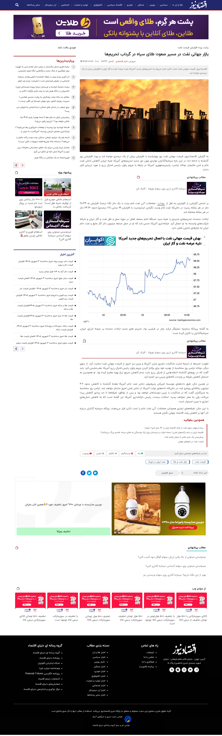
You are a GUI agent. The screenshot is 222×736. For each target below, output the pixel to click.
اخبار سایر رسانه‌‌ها (96, 695)
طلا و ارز (178, 5)
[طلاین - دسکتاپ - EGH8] (111, 27)
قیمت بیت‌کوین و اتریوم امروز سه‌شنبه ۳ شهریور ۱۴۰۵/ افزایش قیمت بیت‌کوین (44, 297)
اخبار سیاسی (99, 657)
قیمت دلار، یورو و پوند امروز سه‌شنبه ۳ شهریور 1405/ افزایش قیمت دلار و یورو (45, 263)
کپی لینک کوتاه (200, 472)
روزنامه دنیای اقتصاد (49, 658)
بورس (152, 5)
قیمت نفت (200, 462)
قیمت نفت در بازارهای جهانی (190, 441)
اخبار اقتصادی (122, 61)
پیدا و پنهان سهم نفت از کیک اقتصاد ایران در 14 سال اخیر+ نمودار (174, 428)
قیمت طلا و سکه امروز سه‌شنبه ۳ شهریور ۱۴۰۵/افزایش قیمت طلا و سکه (45, 307)
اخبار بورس (99, 661)
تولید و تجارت (81, 5)
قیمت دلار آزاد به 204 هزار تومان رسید (56, 271)
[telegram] (178, 670)
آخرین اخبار (67, 254)
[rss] (172, 670)
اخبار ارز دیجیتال (97, 690)
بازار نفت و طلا (180, 462)
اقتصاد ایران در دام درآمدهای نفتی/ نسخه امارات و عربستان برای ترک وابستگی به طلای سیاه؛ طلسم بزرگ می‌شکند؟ (151, 432)
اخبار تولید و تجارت (95, 680)
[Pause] (115, 533)
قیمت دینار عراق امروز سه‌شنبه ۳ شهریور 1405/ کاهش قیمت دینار (45, 280)
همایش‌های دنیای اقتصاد (47, 684)
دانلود (86, 321)
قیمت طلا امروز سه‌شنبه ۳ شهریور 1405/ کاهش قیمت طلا (46, 336)
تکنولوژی (98, 5)
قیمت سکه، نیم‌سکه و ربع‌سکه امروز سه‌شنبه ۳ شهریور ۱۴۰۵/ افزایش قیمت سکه (45, 328)
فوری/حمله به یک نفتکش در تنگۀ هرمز (51, 157)
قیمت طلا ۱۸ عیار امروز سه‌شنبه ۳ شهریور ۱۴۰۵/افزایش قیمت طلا (45, 317)
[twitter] (190, 670)
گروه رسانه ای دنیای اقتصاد (46, 652)
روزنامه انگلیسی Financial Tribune (42, 673)
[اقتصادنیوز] (184, 649)
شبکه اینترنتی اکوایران (49, 663)
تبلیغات (150, 652)
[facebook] (196, 670)
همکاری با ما (148, 661)
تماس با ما (149, 657)
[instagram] (184, 670)
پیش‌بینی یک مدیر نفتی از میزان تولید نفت (183, 437)
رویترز (161, 203)
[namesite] (198, 5)
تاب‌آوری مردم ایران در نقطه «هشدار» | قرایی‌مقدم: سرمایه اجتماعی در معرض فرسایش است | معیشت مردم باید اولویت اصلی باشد (42, 79)
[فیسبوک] (83, 473)
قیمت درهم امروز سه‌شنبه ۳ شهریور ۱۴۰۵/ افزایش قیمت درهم (44, 343)
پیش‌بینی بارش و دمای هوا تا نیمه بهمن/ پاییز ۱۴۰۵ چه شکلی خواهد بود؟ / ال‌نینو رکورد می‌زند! (44, 119)
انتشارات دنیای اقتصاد (49, 678)
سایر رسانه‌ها (33, 5)
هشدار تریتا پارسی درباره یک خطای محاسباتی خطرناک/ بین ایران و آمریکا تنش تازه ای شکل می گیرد (43, 149)
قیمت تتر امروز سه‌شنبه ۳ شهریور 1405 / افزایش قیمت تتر (46, 288)
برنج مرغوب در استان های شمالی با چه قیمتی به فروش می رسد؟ (43, 109)
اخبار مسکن (99, 666)
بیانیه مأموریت (146, 666)
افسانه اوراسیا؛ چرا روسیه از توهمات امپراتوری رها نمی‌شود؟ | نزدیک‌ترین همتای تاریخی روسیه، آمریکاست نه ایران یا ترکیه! (42, 130)
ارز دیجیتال (50, 5)
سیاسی (164, 5)
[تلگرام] (95, 473)
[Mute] (119, 533)
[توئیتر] (89, 473)
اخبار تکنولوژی (98, 676)
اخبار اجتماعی (98, 685)
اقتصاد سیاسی (114, 5)
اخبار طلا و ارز (98, 652)
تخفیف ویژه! (63, 531)
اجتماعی (65, 5)
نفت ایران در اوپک (156, 462)
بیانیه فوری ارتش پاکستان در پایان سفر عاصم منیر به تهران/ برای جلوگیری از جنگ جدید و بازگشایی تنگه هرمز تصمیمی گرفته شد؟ (42, 69)
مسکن (141, 5)
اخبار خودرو (99, 671)
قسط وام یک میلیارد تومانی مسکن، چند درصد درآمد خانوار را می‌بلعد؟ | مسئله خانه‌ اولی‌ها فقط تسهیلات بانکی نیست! (42, 139)
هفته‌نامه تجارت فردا (49, 668)
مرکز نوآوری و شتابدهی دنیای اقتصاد (41, 689)
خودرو (130, 5)
